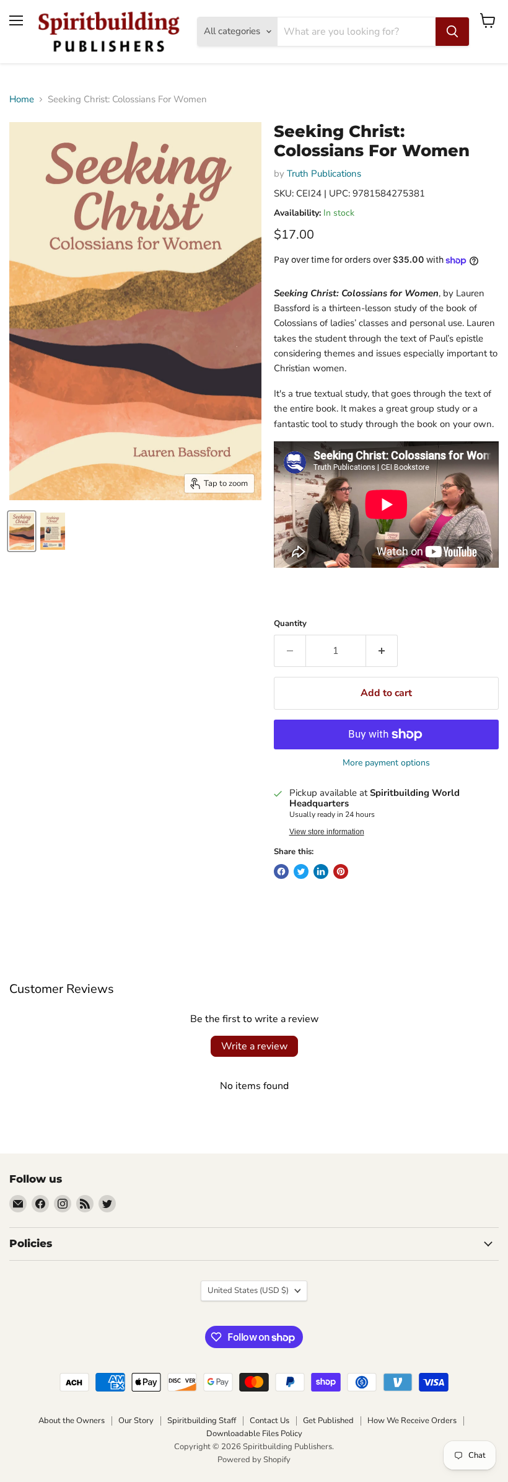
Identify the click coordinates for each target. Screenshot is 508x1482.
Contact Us (269, 1420)
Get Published (328, 1420)
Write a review (254, 1046)
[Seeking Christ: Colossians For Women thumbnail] (21, 531)
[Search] (452, 31)
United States (248, 1290)
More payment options (386, 763)
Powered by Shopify (254, 1459)
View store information (326, 831)
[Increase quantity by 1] (382, 651)
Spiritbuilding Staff (201, 1420)
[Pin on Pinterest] (340, 871)
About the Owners (71, 1420)
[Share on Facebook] (281, 871)
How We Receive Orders (412, 1420)
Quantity (290, 624)
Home (21, 99)
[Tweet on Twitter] (301, 871)
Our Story (136, 1420)
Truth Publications (324, 173)
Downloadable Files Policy (254, 1433)
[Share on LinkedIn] (320, 871)
